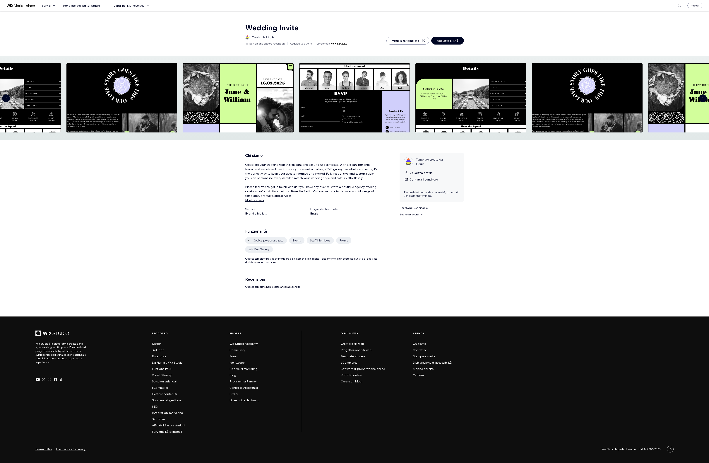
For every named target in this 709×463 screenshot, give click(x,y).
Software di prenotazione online (363, 369)
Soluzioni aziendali (164, 381)
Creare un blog (351, 381)
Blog (233, 375)
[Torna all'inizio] (670, 449)
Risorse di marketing (243, 369)
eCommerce (160, 387)
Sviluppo (158, 350)
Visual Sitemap (162, 375)
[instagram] (49, 379)
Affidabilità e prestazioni (168, 425)
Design (157, 343)
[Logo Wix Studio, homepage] (52, 334)
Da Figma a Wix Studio (167, 362)
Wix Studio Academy (244, 343)
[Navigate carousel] (6, 98)
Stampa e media (424, 356)
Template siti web (353, 356)
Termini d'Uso (43, 449)
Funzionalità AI (162, 369)
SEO (155, 406)
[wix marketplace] (21, 6)
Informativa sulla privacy (71, 449)
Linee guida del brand (244, 400)
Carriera (418, 375)
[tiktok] (61, 379)
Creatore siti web (352, 343)
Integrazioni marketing (167, 413)
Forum (234, 356)
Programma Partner (243, 381)
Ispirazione (237, 362)
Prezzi (234, 394)
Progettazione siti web (356, 350)
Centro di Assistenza (244, 387)
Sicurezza (158, 419)
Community (237, 350)
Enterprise (159, 356)
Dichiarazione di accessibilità (432, 362)
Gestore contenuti (164, 394)
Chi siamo (419, 343)
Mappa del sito (423, 369)
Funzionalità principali (167, 431)
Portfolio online (351, 375)
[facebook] (55, 379)
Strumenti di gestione (166, 400)
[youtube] (37, 379)
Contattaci (420, 350)
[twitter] (43, 379)
